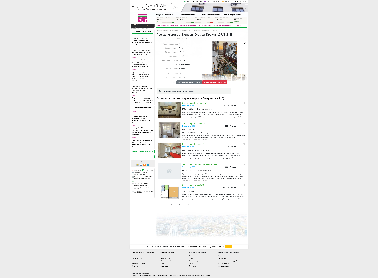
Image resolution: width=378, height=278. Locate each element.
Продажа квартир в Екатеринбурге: (144, 252)
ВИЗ (221, 98)
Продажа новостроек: (168, 252)
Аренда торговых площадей (227, 261)
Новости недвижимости (142, 32)
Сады (191, 263)
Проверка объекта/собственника (142, 152)
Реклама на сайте (136, 275)
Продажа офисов (224, 256)
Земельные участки (195, 261)
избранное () (229, 1)
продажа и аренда (163, 14)
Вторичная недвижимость (188, 25)
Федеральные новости (143, 107)
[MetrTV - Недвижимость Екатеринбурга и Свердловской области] (142, 18)
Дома (191, 258)
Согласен (228, 247)
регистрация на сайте (213, 1)
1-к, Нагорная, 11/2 (195, 103)
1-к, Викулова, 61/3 (195, 123)
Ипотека (239, 25)
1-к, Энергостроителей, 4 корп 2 (200, 164)
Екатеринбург (187, 105)
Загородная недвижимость (222, 25)
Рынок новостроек (205, 25)
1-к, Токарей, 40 (193, 185)
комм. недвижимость (233, 14)
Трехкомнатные (137, 261)
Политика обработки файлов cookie (196, 275)
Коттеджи (192, 256)
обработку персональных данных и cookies (207, 247)
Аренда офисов (223, 258)
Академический (165, 256)
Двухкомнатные (137, 258)
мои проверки (241, 1)
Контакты (208, 275)
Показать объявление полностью (189, 82)
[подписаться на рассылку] (137, 164)
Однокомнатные (137, 256)
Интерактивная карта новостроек (167, 25)
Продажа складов (224, 263)
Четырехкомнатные (138, 263)
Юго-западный (165, 261)
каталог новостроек (187, 14)
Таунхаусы (192, 266)
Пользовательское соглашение (149, 275)
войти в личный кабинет (194, 1)
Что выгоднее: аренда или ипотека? (143, 157)
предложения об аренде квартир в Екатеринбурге (192, 98)
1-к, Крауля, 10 (193, 144)
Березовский (164, 266)
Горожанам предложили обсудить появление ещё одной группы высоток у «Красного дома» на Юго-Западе (141, 76)
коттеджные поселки (210, 14)
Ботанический (165, 258)
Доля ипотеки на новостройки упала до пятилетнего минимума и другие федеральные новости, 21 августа (142, 118)
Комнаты (135, 266)
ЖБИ (162, 263)
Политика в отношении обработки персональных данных (172, 275)
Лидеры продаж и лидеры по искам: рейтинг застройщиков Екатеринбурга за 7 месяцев (142, 100)
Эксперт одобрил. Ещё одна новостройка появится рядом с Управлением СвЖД (142, 52)
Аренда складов (223, 266)
